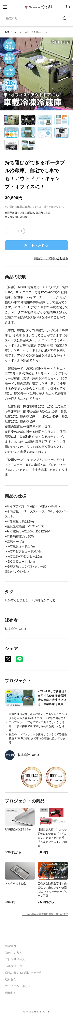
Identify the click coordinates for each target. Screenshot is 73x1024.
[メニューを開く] (5, 7)
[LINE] (19, 659)
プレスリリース (15, 959)
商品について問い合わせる (51, 258)
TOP (7, 32)
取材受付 (10, 979)
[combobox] (34, 18)
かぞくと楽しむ (18, 600)
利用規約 (10, 992)
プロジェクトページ (23, 32)
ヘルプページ (13, 966)
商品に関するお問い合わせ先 (23, 972)
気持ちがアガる (45, 600)
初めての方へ (13, 952)
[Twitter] (8, 659)
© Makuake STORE (36, 1011)
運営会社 (10, 946)
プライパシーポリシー (19, 986)
